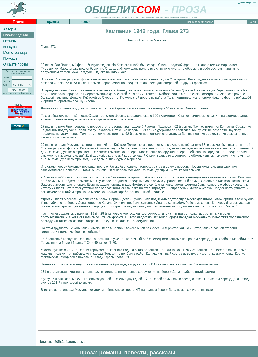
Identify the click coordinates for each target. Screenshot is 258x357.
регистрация (9, 93)
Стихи (85, 22)
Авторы (9, 29)
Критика (53, 22)
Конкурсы (11, 47)
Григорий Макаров (153, 40)
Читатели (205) (50, 341)
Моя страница (15, 53)
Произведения (15, 35)
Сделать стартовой (246, 3)
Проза (18, 22)
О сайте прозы (15, 64)
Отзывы (10, 41)
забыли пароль (25, 93)
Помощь (10, 58)
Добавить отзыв (73, 341)
